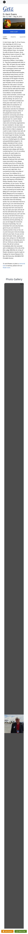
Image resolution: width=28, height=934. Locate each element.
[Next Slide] (22, 723)
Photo (13, 37)
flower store (6, 267)
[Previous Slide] (5, 723)
